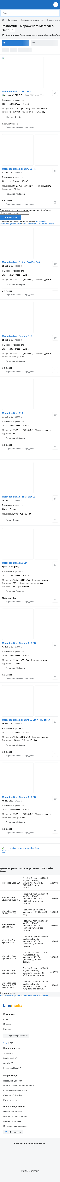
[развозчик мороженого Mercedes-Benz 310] (30, 394)
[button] (56, 4)
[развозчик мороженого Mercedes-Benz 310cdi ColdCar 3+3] (30, 243)
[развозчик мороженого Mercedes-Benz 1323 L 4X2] (30, 72)
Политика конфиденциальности (18, 1085)
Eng (5, 1042)
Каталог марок (10, 1100)
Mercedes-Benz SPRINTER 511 (18, 497)
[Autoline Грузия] (18, 4)
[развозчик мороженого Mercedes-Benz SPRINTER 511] (30, 477)
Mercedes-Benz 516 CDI (14, 563)
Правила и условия (12, 1081)
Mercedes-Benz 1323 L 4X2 (16, 91)
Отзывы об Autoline (12, 1095)
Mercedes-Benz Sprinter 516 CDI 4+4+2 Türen (26, 720)
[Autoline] (3, 20)
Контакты (7, 1029)
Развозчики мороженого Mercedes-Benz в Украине (24, 995)
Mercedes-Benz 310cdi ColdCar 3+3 (21, 262)
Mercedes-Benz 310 (12, 413)
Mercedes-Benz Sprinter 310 (17, 336)
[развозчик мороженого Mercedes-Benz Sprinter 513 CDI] (30, 624)
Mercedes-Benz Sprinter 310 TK (19, 169)
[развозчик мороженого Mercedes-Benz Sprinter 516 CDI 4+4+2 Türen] (30, 701)
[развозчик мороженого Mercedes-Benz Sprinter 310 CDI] (30, 778)
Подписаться (10, 217)
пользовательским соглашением (38, 223)
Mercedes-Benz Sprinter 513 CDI (19, 643)
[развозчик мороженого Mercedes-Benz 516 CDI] (30, 543)
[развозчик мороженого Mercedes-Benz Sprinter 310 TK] (30, 150)
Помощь (7, 1024)
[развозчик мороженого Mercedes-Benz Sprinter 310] (30, 317)
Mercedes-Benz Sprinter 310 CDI (19, 797)
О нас (6, 1019)
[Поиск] (56, 13)
